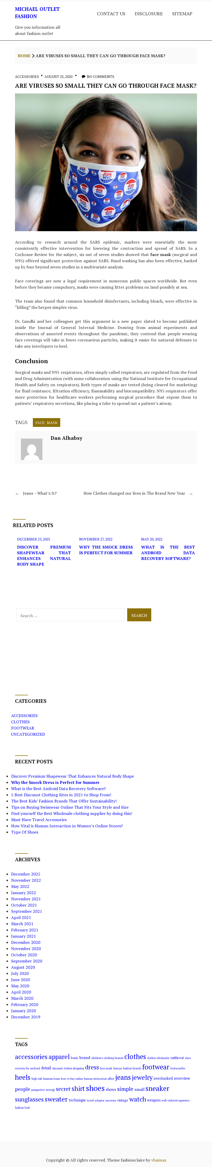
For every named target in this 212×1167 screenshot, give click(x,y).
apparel (59, 1057)
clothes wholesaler (158, 1058)
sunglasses (29, 1099)
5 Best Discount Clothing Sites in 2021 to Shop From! (61, 795)
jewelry (142, 1077)
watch (137, 1099)
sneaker (157, 1088)
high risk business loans (46, 1079)
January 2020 (23, 1010)
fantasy (117, 1068)
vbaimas (158, 1160)
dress (92, 1067)
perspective (38, 1090)
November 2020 (26, 948)
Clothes (20, 722)
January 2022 (23, 892)
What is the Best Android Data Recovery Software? (168, 552)
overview (182, 1078)
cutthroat (177, 1058)
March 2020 (22, 998)
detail (46, 1067)
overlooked (163, 1078)
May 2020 (20, 986)
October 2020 (24, 955)
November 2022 (26, 880)
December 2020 (25, 942)
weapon (154, 1100)
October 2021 (24, 905)
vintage (122, 1100)
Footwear (22, 728)
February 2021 (24, 930)
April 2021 (21, 917)
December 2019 (25, 1017)
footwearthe (177, 1068)
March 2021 (22, 924)
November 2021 (26, 899)
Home (24, 56)
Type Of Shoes (24, 832)
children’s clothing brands (107, 1058)
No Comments (100, 76)
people (22, 1089)
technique (77, 1100)
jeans (123, 1077)
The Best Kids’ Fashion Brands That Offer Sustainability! (64, 801)
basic (74, 1058)
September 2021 (26, 911)
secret (63, 1088)
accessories (31, 1056)
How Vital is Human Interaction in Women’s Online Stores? (67, 826)
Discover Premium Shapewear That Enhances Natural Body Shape (44, 555)
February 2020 (24, 1004)
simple (125, 1088)
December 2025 (25, 874)
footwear (155, 1066)
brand (84, 1057)
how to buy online (72, 1079)
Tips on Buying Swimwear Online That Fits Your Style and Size (69, 807)
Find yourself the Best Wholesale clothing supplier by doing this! (71, 813)
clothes (135, 1056)
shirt (78, 1088)
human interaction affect (99, 1079)
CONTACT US (111, 13)
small (139, 1089)
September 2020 (26, 961)
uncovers (110, 1100)
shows (111, 1089)
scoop (50, 1090)
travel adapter (95, 1100)
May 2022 (20, 886)
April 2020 (21, 992)
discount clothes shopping (68, 1068)
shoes (95, 1088)
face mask (46, 422)
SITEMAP (182, 13)
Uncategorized (28, 734)
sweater (56, 1099)
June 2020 (20, 979)
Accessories (27, 76)
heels (23, 1077)
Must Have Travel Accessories (39, 819)
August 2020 (23, 967)
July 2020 (20, 973)
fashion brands (132, 1068)
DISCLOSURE (149, 13)
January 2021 (23, 936)
